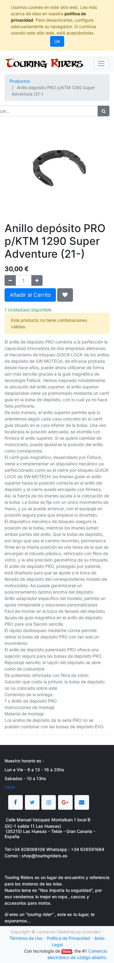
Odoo (67, 952)
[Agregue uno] (37, 280)
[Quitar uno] (10, 280)
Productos (19, 81)
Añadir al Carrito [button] (30, 295)
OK (57, 41)
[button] (65, 295)
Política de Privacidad (68, 938)
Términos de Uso (26, 938)
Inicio (10, 787)
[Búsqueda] (103, 111)
